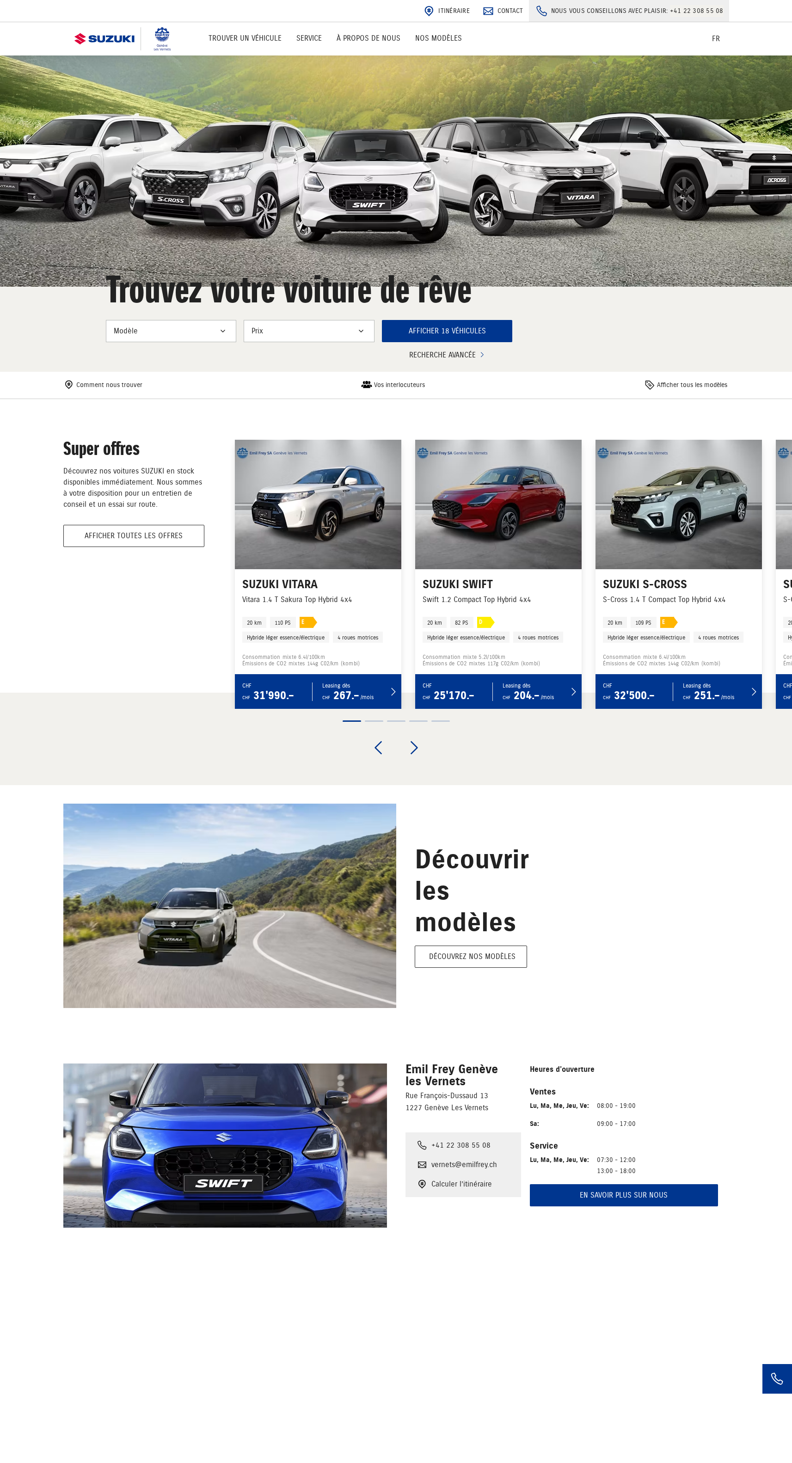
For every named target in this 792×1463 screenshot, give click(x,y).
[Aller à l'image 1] (352, 721)
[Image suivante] (414, 748)
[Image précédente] (378, 748)
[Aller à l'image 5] (440, 721)
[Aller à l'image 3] (396, 721)
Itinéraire (454, 11)
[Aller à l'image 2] (374, 721)
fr (716, 38)
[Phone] (777, 1379)
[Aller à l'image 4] (418, 721)
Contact (510, 11)
